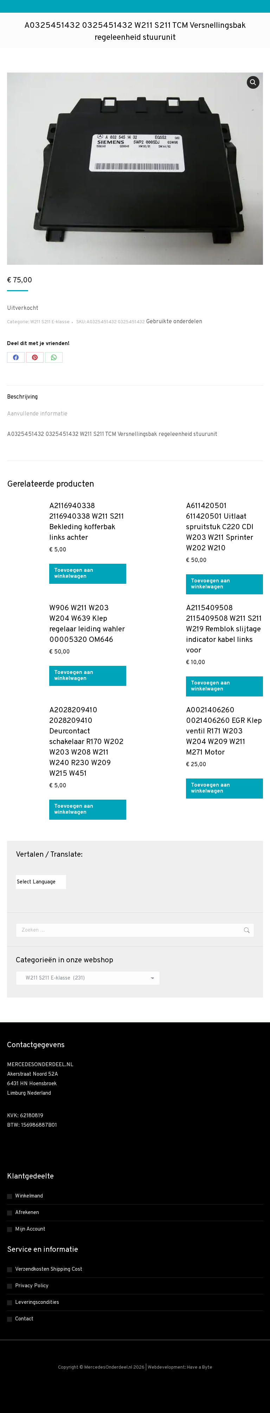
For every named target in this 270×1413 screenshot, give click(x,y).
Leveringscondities (37, 1302)
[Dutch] (19, 868)
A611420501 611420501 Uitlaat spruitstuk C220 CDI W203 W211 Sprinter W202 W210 (219, 527)
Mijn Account (30, 1229)
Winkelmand (29, 1196)
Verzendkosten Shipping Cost (48, 1269)
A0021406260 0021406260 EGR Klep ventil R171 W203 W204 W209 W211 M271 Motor (224, 731)
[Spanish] (54, 868)
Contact (24, 1319)
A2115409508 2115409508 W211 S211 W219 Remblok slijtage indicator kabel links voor (224, 629)
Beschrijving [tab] (22, 397)
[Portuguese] (47, 868)
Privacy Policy (32, 1286)
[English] (26, 868)
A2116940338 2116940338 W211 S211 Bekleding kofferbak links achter (86, 522)
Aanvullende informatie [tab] (37, 414)
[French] (33, 868)
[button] (253, 82)
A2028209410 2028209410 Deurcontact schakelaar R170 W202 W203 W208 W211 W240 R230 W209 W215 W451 (86, 742)
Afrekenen (27, 1212)
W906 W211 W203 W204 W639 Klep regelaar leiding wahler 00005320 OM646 (87, 624)
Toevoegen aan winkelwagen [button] (73, 573)
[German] (40, 868)
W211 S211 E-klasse (50, 322)
